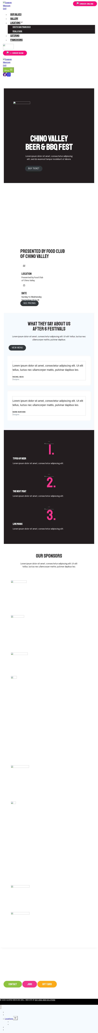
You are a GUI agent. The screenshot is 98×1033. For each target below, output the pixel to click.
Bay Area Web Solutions (45, 1000)
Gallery (14, 18)
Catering (14, 35)
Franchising (16, 40)
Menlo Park (17, 31)
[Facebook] (5, 76)
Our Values (15, 14)
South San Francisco (22, 27)
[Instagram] (8, 48)
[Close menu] (0, 1007)
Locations (9, 1019)
